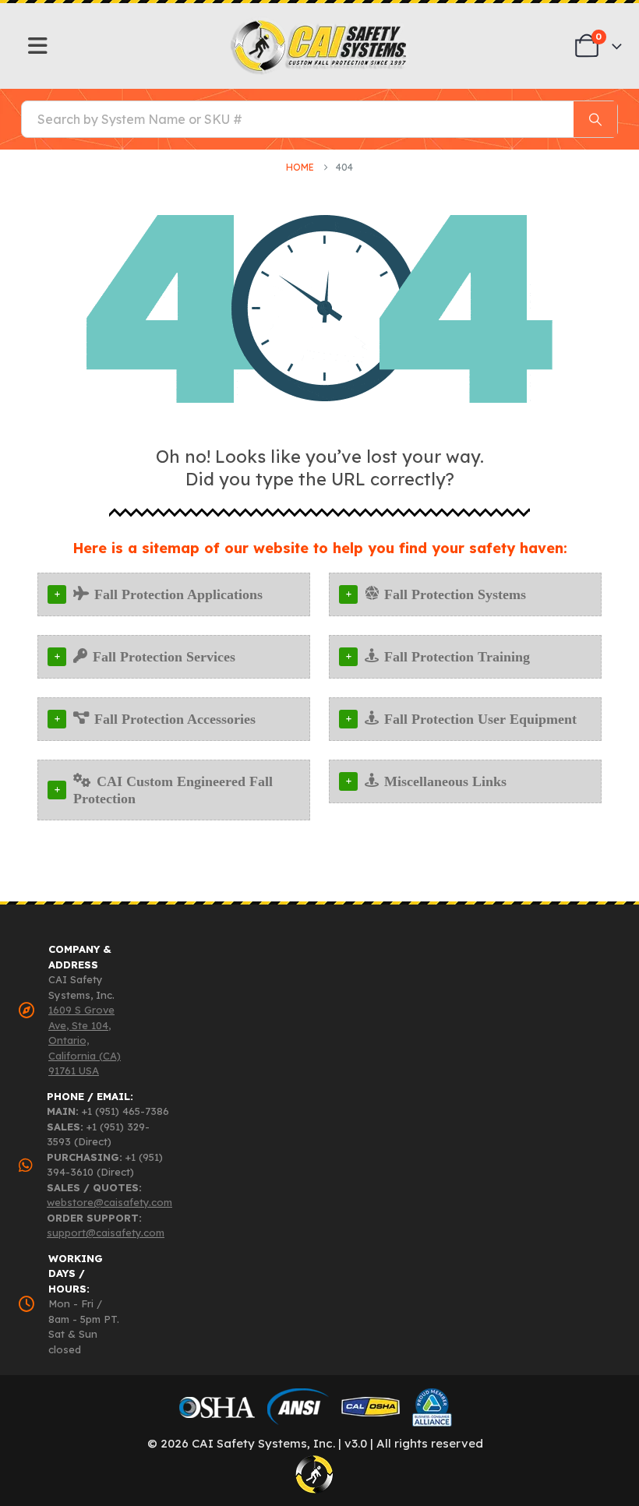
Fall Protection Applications (178, 594)
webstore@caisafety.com (109, 1202)
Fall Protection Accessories (175, 719)
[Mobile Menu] (38, 46)
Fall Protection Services (164, 657)
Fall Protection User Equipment (480, 719)
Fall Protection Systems (455, 594)
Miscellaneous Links (445, 781)
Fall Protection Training (457, 657)
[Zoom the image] (320, 23)
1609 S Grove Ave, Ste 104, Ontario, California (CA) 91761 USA (84, 1040)
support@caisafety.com (105, 1232)
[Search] (595, 119)
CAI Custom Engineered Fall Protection (173, 790)
